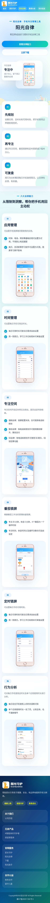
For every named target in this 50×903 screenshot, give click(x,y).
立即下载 (25, 52)
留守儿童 (8, 884)
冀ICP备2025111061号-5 (25, 899)
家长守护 (8, 853)
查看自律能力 (25, 44)
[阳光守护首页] (9, 3)
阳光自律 (8, 857)
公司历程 (8, 818)
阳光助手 (8, 865)
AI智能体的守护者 (12, 833)
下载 (7, 861)
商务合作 (8, 880)
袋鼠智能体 (9, 837)
